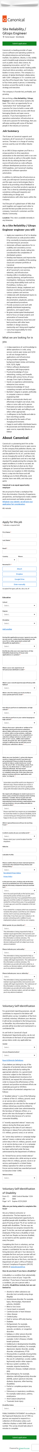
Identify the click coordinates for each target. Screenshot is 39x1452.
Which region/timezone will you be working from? (17, 823)
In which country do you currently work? (16, 833)
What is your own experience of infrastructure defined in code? (13, 668)
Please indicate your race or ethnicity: (15, 973)
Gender (4, 1044)
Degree (4, 611)
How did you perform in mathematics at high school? (17, 708)
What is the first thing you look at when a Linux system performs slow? (16, 693)
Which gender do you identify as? (14, 925)
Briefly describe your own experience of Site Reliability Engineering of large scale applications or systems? (17, 652)
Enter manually (19, 584)
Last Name (6, 540)
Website (5, 846)
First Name (6, 532)
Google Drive (19, 579)
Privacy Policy (8, 876)
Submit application (19, 43)
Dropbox (19, 574)
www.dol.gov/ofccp (18, 1267)
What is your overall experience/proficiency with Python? (18, 683)
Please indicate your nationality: (13, 949)
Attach (19, 569)
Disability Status (8, 1405)
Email (4, 548)
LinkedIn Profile (8, 854)
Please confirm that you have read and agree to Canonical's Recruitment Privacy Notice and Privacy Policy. (18, 864)
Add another (7, 629)
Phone (20, 556)
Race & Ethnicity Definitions (12, 1060)
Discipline (5, 620)
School (4, 602)
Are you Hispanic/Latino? (10, 1052)
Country (5, 556)
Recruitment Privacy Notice (12, 873)
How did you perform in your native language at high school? (18, 718)
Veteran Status (7, 1174)
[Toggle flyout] (14, 560)
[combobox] (4, 560)
